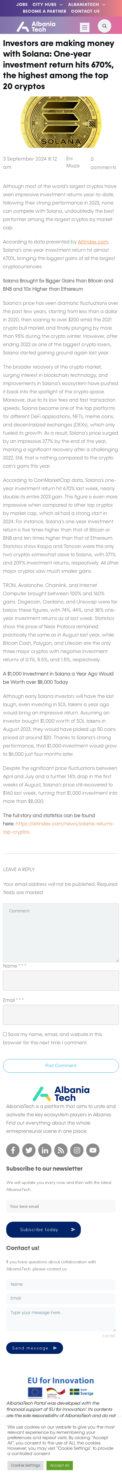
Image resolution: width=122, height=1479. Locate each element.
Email (13, 1000)
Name (14, 966)
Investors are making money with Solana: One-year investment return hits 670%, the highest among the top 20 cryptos (58, 65)
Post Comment (61, 1066)
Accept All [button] (59, 1465)
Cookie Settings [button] (25, 1465)
